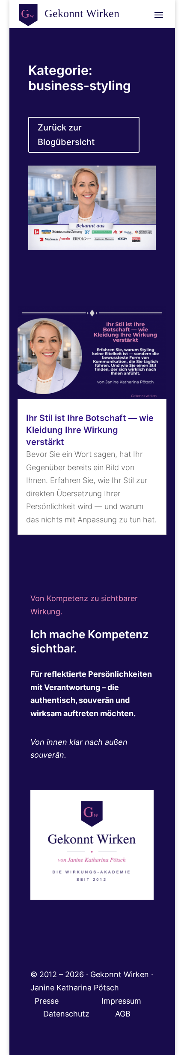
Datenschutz (79, 1013)
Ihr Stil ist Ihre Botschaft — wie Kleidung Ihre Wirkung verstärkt (90, 430)
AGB (123, 1013)
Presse (48, 1000)
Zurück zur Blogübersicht (66, 134)
